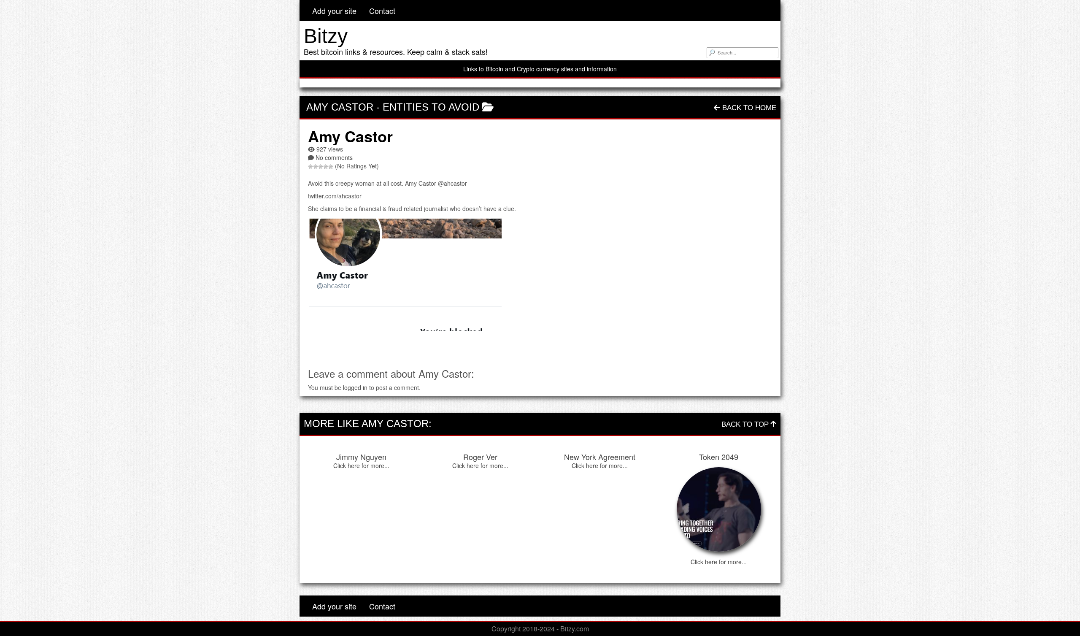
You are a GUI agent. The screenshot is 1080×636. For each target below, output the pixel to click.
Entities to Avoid (431, 107)
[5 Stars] (330, 166)
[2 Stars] (315, 166)
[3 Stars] (320, 166)
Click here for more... (361, 465)
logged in (355, 387)
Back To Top (746, 424)
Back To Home (748, 108)
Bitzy (326, 36)
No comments (334, 157)
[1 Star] (310, 166)
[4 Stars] (325, 166)
